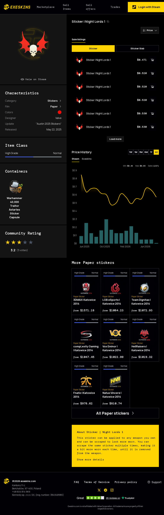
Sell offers (90, 7)
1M (135, 152)
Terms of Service (97, 482)
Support (156, 482)
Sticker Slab (137, 48)
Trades (115, 7)
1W (130, 152)
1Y (151, 152)
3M (141, 152)
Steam (75, 158)
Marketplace (45, 7)
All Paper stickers (112, 413)
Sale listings (78, 39)
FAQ (76, 482)
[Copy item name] (108, 21)
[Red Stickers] (60, 112)
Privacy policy (126, 482)
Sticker (93, 48)
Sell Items (67, 7)
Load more (115, 138)
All (156, 152)
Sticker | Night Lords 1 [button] (88, 21)
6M (146, 152)
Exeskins (86, 158)
